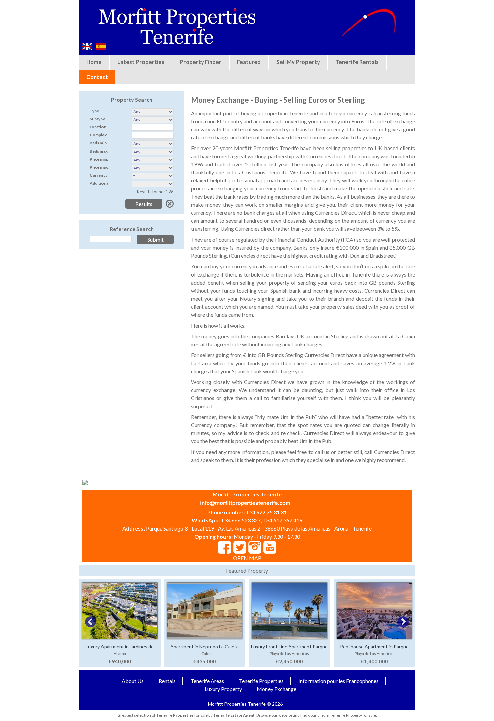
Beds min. (99, 142)
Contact (97, 76)
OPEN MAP (247, 558)
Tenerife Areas (207, 681)
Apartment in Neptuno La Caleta (204, 646)
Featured (249, 62)
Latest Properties (140, 62)
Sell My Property (298, 62)
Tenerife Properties (261, 681)
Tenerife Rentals (357, 62)
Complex (98, 134)
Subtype (97, 118)
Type (94, 110)
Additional (99, 183)
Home (94, 62)
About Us (133, 681)
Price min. (99, 159)
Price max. (99, 167)
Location (98, 126)
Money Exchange (276, 689)
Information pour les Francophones (338, 681)
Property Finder (200, 62)
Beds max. (99, 151)
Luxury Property (223, 689)
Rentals (167, 681)
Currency (98, 175)
